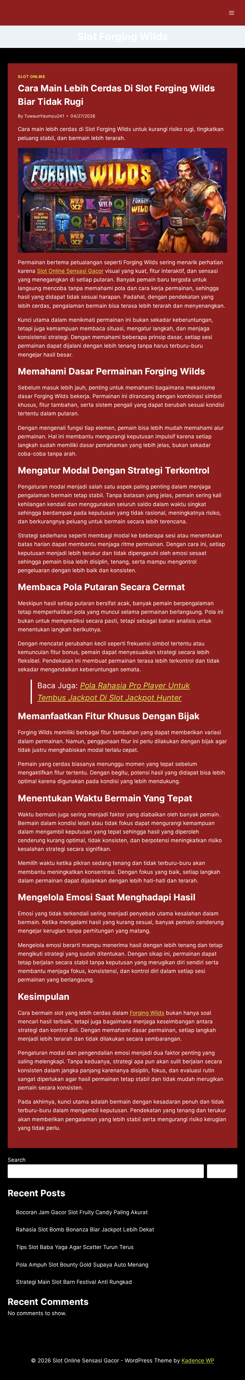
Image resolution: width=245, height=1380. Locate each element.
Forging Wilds (147, 1013)
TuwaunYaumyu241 (44, 116)
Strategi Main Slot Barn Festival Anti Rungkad (74, 1282)
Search (17, 1160)
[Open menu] (231, 13)
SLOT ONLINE (31, 76)
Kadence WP (198, 1360)
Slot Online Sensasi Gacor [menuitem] (70, 271)
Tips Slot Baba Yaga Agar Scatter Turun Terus (75, 1247)
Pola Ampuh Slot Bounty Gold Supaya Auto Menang (82, 1264)
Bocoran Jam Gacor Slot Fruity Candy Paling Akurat (82, 1212)
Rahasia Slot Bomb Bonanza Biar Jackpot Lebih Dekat (85, 1229)
